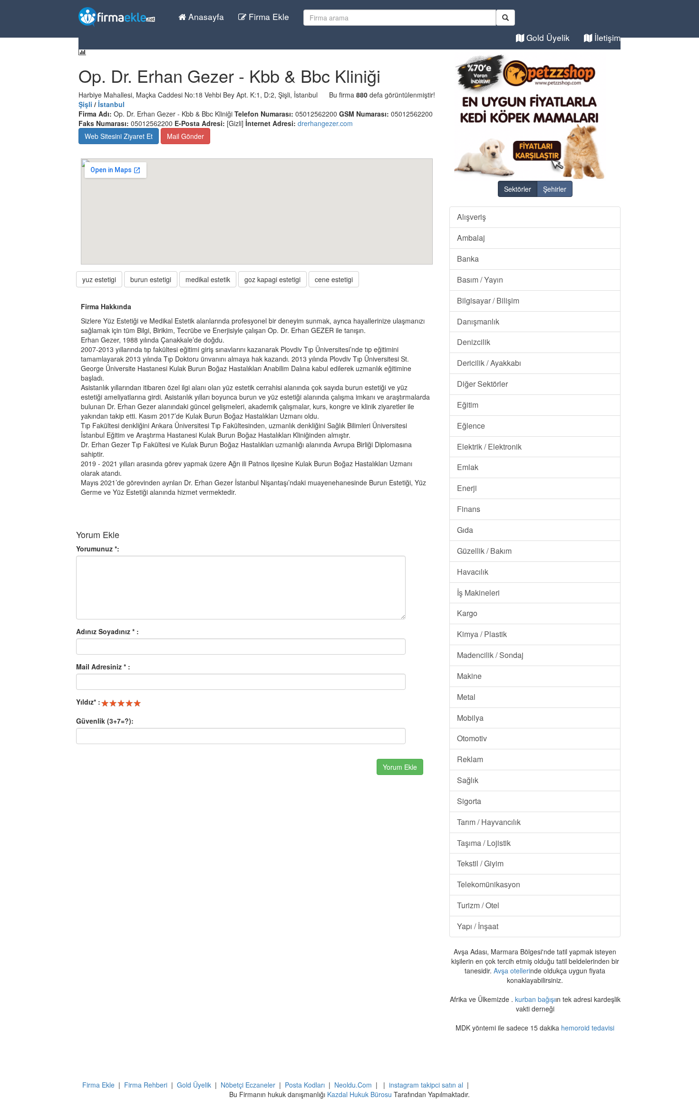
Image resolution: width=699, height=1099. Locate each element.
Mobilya (470, 717)
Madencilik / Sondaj (490, 654)
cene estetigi (334, 279)
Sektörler (517, 189)
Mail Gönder (185, 136)
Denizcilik (473, 341)
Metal (466, 696)
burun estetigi (150, 279)
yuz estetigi (99, 279)
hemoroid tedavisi (587, 1027)
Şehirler (554, 189)
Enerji (467, 487)
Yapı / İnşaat (477, 926)
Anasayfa (205, 16)
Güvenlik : (105, 721)
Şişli (85, 104)
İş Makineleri (478, 592)
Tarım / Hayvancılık (489, 821)
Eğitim (467, 404)
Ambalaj (471, 237)
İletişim (606, 37)
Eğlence (471, 425)
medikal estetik (207, 279)
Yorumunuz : (97, 548)
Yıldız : (88, 701)
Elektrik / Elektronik (489, 446)
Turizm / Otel (478, 905)
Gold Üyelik (547, 37)
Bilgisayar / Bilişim (488, 300)
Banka (468, 258)
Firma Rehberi (145, 1084)
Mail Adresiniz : (103, 666)
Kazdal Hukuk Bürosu (359, 1094)
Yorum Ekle (400, 767)
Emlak (467, 466)
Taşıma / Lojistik (484, 842)
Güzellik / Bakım (484, 550)
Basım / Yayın (480, 279)
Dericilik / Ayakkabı (489, 362)
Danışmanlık (478, 321)
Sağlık (467, 780)
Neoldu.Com (353, 1084)
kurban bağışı (535, 999)
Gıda (465, 529)
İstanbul (111, 104)
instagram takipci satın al (426, 1084)
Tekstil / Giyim (480, 863)
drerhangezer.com (325, 123)
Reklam (470, 759)
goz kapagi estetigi (272, 279)
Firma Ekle (267, 16)
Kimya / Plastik (482, 633)
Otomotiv (472, 738)
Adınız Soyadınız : (107, 631)
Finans (468, 508)
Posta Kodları (305, 1084)
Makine (469, 675)
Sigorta (469, 800)
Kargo (467, 613)
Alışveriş (471, 216)
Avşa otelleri (512, 970)
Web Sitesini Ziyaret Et (119, 136)
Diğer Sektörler (482, 383)
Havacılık (472, 571)
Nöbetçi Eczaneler (248, 1084)
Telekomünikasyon (488, 884)
